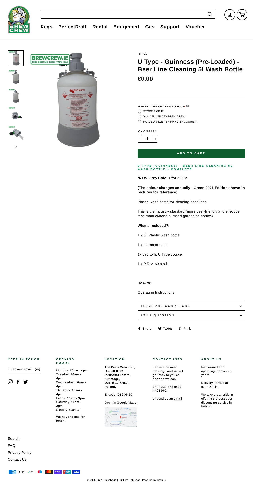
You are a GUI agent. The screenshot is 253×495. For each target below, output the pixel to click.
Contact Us (17, 459)
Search (14, 439)
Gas (150, 26)
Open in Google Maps (121, 402)
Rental (100, 26)
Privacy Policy (19, 452)
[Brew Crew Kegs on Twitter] (25, 381)
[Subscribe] (37, 369)
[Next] (16, 146)
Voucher (195, 26)
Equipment (126, 26)
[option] (75, 99)
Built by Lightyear (129, 480)
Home (142, 54)
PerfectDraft (72, 26)
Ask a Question (158, 315)
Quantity (148, 130)
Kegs (46, 26)
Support (169, 26)
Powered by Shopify (154, 480)
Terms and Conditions (165, 306)
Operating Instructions (156, 292)
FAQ (11, 446)
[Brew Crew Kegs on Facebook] (18, 381)
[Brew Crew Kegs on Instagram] (10, 381)
